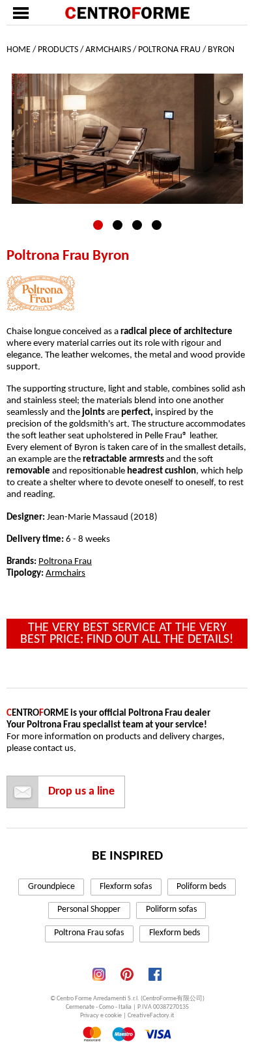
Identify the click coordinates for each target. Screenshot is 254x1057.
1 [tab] (98, 225)
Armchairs (108, 50)
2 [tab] (117, 225)
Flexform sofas (126, 886)
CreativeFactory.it (151, 1015)
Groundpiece (51, 886)
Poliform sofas (171, 909)
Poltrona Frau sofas (89, 933)
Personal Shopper (88, 909)
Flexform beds (174, 933)
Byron (221, 50)
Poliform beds (201, 886)
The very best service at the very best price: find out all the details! (127, 633)
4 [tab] (157, 225)
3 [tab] (137, 225)
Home (19, 50)
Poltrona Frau (169, 50)
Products (58, 50)
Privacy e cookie (101, 1015)
